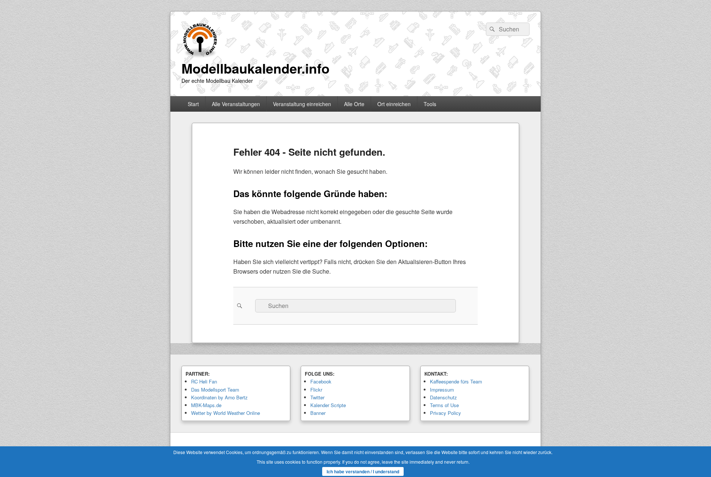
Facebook (320, 381)
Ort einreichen (394, 104)
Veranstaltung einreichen (302, 104)
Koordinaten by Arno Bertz (219, 397)
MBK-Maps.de (206, 405)
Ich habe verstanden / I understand (363, 471)
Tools (430, 104)
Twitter (317, 397)
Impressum (442, 389)
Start (193, 104)
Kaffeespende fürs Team (456, 381)
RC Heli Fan (204, 381)
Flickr (316, 389)
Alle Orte (354, 104)
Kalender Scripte (328, 405)
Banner (318, 412)
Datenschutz (443, 397)
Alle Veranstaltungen (236, 104)
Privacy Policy (445, 412)
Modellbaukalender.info (255, 68)
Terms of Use (444, 405)
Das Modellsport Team (215, 389)
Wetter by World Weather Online (225, 412)
